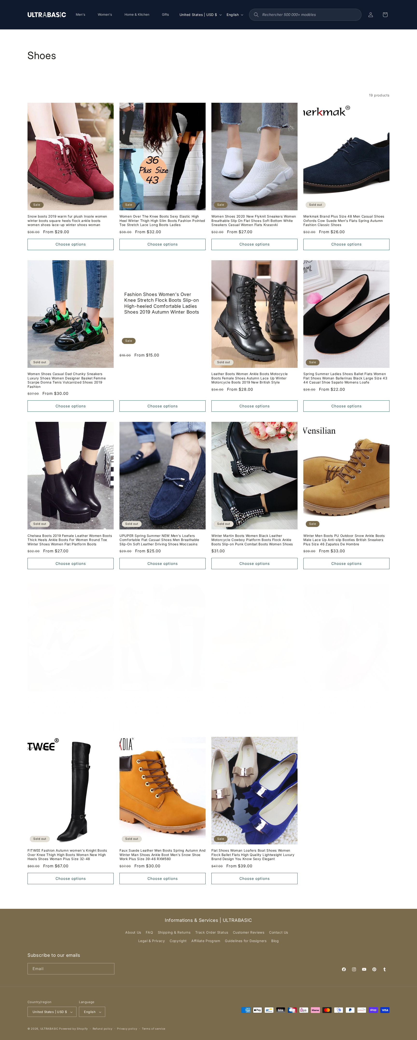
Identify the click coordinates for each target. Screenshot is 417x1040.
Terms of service (153, 1028)
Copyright (178, 941)
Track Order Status (211, 932)
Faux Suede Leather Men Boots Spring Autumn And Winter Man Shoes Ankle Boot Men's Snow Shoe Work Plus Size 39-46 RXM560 (162, 854)
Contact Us (278, 932)
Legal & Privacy (151, 941)
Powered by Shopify (73, 1029)
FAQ (149, 932)
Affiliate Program (205, 941)
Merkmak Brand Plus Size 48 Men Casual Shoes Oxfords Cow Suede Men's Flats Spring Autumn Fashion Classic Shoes (343, 220)
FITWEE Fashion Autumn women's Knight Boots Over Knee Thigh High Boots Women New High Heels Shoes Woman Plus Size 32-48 (67, 854)
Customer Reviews (248, 932)
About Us (133, 932)
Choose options (71, 244)
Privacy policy (127, 1028)
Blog (275, 941)
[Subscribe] (109, 968)
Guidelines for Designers (245, 941)
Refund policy (102, 1028)
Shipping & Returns (174, 932)
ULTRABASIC (49, 1029)
